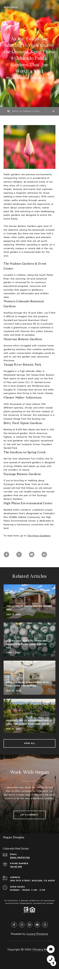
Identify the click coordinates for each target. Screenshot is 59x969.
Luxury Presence (37, 933)
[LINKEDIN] (29, 925)
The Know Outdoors (38, 535)
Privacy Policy (42, 949)
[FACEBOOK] (14, 925)
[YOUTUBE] (37, 925)
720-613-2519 (16, 867)
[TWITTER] (45, 925)
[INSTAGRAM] (22, 925)
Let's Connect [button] (29, 815)
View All (29, 743)
